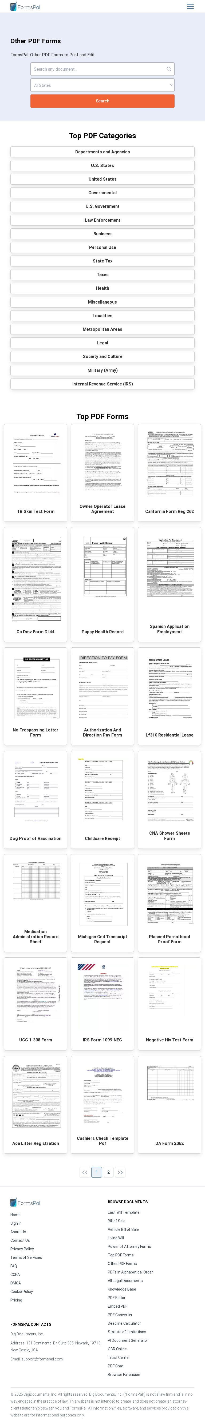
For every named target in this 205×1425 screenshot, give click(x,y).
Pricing (16, 1300)
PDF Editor (116, 1298)
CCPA (15, 1274)
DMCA (15, 1283)
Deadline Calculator (124, 1323)
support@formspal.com (42, 1359)
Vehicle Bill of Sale (123, 1229)
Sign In (16, 1223)
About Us (18, 1232)
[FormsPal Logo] (25, 5)
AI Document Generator (128, 1340)
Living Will (116, 1238)
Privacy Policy (22, 1249)
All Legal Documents (125, 1281)
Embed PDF (117, 1306)
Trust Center (119, 1357)
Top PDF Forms (121, 1255)
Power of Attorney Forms (129, 1246)
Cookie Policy (21, 1291)
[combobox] (102, 85)
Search (102, 101)
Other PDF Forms (122, 1263)
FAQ (13, 1266)
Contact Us (20, 1240)
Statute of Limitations (127, 1332)
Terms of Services (26, 1257)
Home (15, 1215)
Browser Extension (124, 1374)
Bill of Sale (116, 1221)
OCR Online (117, 1349)
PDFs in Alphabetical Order (130, 1272)
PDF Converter (120, 1315)
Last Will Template (124, 1212)
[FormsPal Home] (25, 1202)
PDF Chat (116, 1366)
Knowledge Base (122, 1289)
